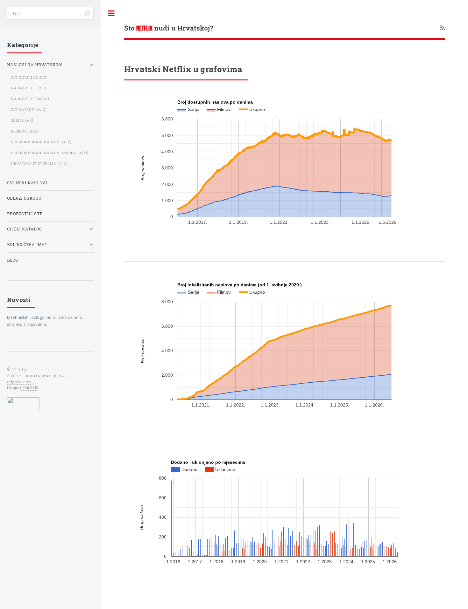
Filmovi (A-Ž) (24, 131)
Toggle (111, 13)
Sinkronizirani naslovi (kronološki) (50, 153)
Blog (12, 260)
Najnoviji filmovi (30, 99)
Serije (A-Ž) (23, 120)
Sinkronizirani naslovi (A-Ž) (41, 142)
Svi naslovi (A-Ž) (28, 109)
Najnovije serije (29, 88)
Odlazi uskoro (24, 198)
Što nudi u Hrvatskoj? (168, 28)
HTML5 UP (29, 387)
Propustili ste (25, 213)
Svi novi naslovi (28, 77)
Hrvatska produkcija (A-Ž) (39, 163)
